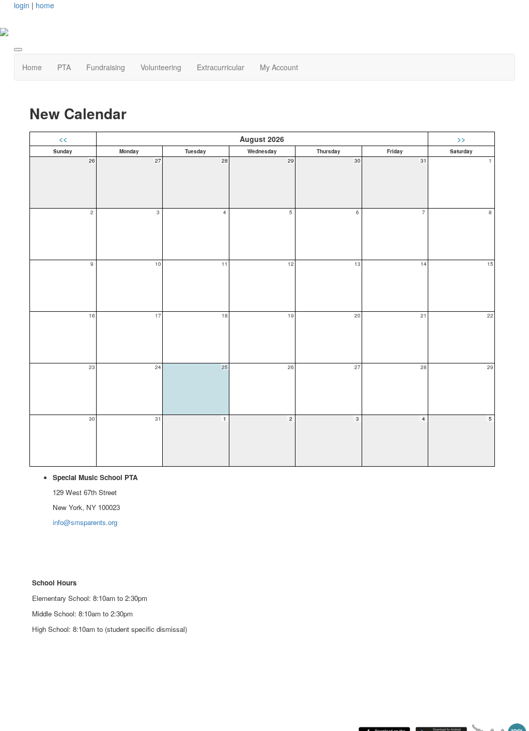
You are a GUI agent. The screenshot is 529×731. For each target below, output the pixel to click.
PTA (64, 67)
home (45, 5)
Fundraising (105, 67)
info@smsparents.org (85, 522)
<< (63, 139)
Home (32, 67)
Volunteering (161, 67)
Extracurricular (220, 67)
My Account (279, 67)
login (21, 5)
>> (461, 139)
